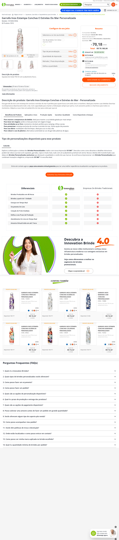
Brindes (17, 4)
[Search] (108, 4)
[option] (8, 65)
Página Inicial (18, 14)
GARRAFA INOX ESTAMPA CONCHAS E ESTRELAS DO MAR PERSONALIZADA (82, 14)
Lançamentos (38, 4)
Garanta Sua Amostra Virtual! (59, 174)
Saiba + (113, 74)
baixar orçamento (99, 85)
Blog (117, 0)
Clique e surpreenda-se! (76, 271)
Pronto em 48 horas (51, 4)
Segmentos (27, 4)
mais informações (8, 94)
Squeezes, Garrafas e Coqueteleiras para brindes (40, 14)
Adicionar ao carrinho (98, 79)
